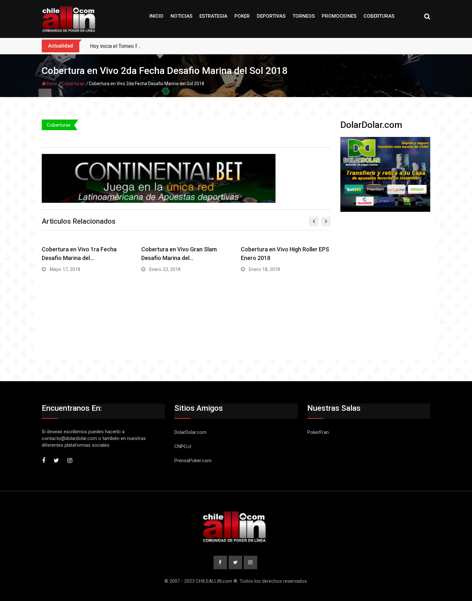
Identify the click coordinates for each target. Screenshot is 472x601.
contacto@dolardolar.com (69, 438)
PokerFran (318, 432)
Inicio (156, 16)
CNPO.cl (182, 446)
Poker (242, 16)
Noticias (181, 16)
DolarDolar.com (190, 432)
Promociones (339, 16)
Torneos (304, 16)
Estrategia (213, 16)
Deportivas (271, 16)
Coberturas (378, 16)
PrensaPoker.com (193, 460)
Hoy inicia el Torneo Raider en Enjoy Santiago (140, 46)
